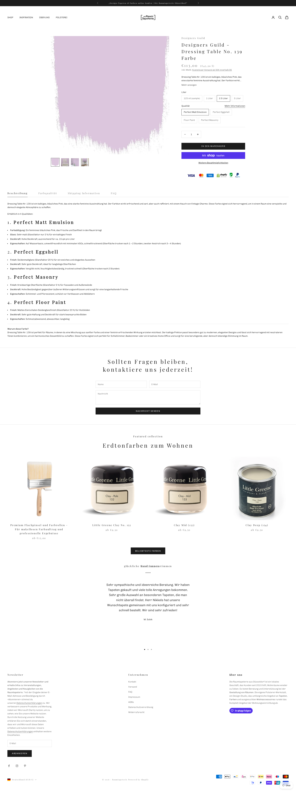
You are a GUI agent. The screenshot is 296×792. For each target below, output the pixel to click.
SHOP (10, 17)
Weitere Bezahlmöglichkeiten (213, 162)
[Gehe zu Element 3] (75, 162)
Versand (132, 687)
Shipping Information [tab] (84, 193)
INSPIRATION (26, 17)
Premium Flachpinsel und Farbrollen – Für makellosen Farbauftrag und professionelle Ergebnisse (39, 529)
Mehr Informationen (235, 106)
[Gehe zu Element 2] (65, 162)
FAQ (130, 692)
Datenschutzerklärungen (29, 703)
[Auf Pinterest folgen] (25, 765)
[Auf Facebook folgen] (8, 765)
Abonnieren (19, 753)
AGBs (131, 702)
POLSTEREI (61, 17)
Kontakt (132, 681)
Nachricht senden (148, 411)
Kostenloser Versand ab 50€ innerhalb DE (212, 70)
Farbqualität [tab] (47, 193)
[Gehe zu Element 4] (84, 162)
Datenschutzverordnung (140, 707)
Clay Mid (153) (184, 525)
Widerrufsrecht (136, 712)
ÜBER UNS (44, 17)
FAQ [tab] (114, 193)
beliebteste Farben (148, 551)
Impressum (134, 697)
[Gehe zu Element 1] (55, 162)
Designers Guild (193, 38)
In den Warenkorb (213, 146)
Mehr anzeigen (189, 85)
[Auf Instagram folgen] (16, 765)
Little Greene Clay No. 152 (111, 525)
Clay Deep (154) (257, 525)
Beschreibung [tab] (17, 193)
